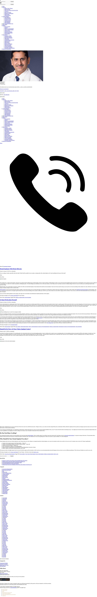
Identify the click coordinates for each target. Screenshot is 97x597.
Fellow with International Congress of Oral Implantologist (39, 326)
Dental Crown (4, 476)
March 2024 (4, 510)
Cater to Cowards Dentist (6, 473)
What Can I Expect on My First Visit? (11, 10)
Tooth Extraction (5, 490)
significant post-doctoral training (82, 289)
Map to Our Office (7, 12)
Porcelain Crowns (7, 19)
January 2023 (4, 524)
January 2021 (4, 547)
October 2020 (4, 550)
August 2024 (4, 505)
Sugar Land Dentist (14, 295)
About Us (4, 7)
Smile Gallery (4, 24)
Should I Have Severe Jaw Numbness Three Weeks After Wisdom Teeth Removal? (17, 464)
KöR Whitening (7, 22)
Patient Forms (6, 14)
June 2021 (4, 542)
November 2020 (5, 549)
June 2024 (4, 507)
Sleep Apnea (6, 41)
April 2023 (4, 521)
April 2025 (4, 500)
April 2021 (4, 544)
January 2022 (4, 536)
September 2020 (5, 551)
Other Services (4, 34)
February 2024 (4, 511)
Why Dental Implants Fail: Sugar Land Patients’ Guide (12, 462)
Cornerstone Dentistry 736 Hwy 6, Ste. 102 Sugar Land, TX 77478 (4, 564)
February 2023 (4, 523)
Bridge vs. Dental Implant (9, 28)
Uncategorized (4, 492)
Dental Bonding (5, 475)
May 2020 (4, 555)
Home (3, 6)
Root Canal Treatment (8, 37)
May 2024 (4, 508)
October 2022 (4, 527)
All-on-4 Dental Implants (8, 29)
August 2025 (4, 498)
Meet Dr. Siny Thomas (8, 8)
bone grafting (18, 326)
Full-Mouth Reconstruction (9, 39)
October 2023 (4, 515)
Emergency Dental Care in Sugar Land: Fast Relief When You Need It (14, 460)
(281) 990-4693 (6, 94)
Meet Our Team (7, 9)
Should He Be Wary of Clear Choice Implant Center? (15, 329)
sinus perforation (79, 326)
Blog (3, 471)
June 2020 (4, 554)
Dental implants (3, 289)
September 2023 (5, 516)
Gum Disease (4, 481)
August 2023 (4, 517)
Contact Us (6, 11)
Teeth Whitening (7, 21)
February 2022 (4, 535)
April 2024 (4, 509)
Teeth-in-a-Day (7, 30)
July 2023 (4, 518)
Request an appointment (4, 88)
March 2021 (4, 545)
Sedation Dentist (7, 40)
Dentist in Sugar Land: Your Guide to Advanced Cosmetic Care (13, 461)
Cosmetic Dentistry (5, 16)
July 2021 (4, 541)
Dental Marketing (13, 587)
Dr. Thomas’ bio (50, 322)
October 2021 (4, 539)
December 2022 (5, 525)
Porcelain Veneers (7, 18)
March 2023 (4, 522)
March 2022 (4, 534)
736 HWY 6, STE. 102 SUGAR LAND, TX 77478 (9, 90)
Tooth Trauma (4, 491)
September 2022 (5, 528)
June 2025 (4, 499)
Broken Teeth (4, 472)
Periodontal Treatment (8, 139)
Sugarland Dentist (14, 324)
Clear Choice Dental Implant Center (31, 454)
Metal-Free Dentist (7, 137)
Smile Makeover (7, 17)
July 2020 (4, 553)
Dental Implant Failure (8, 32)
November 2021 (5, 538)
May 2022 (4, 532)
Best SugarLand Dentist (6, 470)
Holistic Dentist (7, 42)
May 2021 (4, 543)
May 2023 (4, 520)
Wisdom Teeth (4, 493)
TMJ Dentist (6, 38)
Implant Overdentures (8, 31)
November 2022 (5, 526)
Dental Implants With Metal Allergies (11, 269)
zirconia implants (28, 297)
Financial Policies (7, 15)
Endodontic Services (8, 36)
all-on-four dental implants (69, 435)
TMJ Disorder (4, 488)
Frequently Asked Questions (9, 48)
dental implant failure (24, 326)
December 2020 (5, 548)
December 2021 (5, 537)
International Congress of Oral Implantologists (67, 326)
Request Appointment (4, 573)
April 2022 (4, 533)
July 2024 (4, 506)
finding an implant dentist (20, 297)
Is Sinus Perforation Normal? (8, 300)
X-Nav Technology (7, 138)
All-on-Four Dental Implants (10, 454)
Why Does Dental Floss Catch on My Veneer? (10, 463)
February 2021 (4, 546)
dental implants (39, 317)
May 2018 (4, 556)
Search (12, 1)
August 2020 (4, 552)
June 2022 (4, 531)
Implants (3, 25)
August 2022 (4, 529)
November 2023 (5, 514)
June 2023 (4, 519)
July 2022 (4, 530)
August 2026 (4, 497)
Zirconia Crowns (7, 20)
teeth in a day (36, 452)
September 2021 (5, 540)
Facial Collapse (7, 33)
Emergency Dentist (7, 35)
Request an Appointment (8, 13)
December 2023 (5, 513)
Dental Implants (7, 26)
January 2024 (4, 512)
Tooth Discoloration (5, 489)
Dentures (6, 27)
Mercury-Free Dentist (8, 43)
